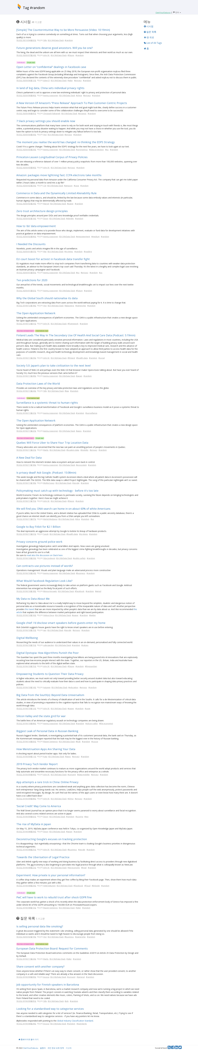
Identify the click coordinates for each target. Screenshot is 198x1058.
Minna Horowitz (50, 591)
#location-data (72, 450)
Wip (45, 251)
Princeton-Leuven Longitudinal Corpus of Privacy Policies (52, 157)
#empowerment (83, 236)
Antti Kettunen (49, 885)
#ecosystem (81, 465)
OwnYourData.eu (30, 1048)
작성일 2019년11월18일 (26, 465)
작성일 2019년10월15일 (26, 630)
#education (73, 687)
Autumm (46, 687)
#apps (79, 431)
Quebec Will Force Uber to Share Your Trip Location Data (52, 442)
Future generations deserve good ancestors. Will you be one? (54, 48)
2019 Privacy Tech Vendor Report (37, 764)
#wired (98, 591)
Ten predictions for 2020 (31, 280)
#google (75, 483)
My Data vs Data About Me (33, 598)
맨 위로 (150, 37)
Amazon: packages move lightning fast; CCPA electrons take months (58, 175)
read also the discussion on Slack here (45, 555)
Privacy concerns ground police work (39, 541)
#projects (82, 113)
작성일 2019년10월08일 (26, 723)
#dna (77, 519)
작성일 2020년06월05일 (26, 113)
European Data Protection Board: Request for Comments (52, 948)
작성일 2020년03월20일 (26, 149)
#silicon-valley (91, 723)
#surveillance (91, 413)
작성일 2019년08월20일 (26, 885)
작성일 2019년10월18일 (26, 591)
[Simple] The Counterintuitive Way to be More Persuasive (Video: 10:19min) (63, 30)
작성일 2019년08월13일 (26, 907)
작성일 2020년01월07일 (26, 251)
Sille (45, 40)
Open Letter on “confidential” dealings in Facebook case (51, 67)
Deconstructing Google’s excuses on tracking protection (51, 839)
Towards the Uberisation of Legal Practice (42, 857)
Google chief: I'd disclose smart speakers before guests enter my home (60, 623)
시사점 (149, 26)
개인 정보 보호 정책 (56, 1048)
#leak (78, 741)
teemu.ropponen (50, 95)
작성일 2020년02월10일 (26, 218)
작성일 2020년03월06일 (26, 167)
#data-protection (96, 149)
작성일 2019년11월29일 (26, 358)
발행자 (43, 1048)
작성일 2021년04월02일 (26, 40)
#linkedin (96, 885)
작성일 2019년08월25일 (26, 849)
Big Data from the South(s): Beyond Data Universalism (50, 695)
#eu (107, 149)
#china (79, 95)
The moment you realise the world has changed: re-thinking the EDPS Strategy (65, 142)
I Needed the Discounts (31, 244)
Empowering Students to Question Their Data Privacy (49, 674)
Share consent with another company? (40, 966)
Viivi (45, 134)
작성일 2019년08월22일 (26, 867)
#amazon (68, 185)
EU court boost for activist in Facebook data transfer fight (53, 259)
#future (71, 55)
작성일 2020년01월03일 (26, 272)
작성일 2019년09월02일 (26, 816)
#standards (82, 1023)
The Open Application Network (35, 313)
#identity (70, 218)
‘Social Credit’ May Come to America (38, 806)
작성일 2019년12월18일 (26, 305)
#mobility (84, 450)
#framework (73, 323)
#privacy (78, 80)
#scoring (79, 816)
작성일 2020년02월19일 (26, 937)
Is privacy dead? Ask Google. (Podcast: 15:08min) (46, 472)
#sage (87, 708)
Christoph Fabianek (51, 113)
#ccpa (76, 185)
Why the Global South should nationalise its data (47, 298)
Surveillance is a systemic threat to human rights (47, 402)
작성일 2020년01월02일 (26, 290)
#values (84, 645)
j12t (44, 185)
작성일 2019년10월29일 (26, 558)
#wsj (86, 816)
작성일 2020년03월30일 (26, 134)
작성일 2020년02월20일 (26, 185)
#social (101, 358)
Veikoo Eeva (48, 615)
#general (81, 977)
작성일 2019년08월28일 (26, 1023)
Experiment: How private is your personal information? (50, 875)
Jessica (46, 977)
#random (69, 40)
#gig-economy (74, 867)
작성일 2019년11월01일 (26, 534)
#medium (95, 236)
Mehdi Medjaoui (50, 519)
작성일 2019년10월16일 (26, 615)
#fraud (87, 885)
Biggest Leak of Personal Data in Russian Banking (47, 731)
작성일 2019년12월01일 (26, 323)
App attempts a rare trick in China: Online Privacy (47, 782)
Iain (44, 630)
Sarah (46, 534)
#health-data (82, 358)
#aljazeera (69, 305)
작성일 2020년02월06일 (26, 236)
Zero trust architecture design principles (42, 211)
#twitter (92, 615)
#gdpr (70, 80)
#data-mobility (83, 774)
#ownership (80, 305)
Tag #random (34, 7)
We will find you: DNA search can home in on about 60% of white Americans (63, 508)
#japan (79, 376)
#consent (72, 774)
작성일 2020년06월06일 (26, 95)
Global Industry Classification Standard (75, 1020)
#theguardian (91, 666)
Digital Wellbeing (27, 638)
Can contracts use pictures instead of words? (44, 566)
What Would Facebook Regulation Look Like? (44, 581)
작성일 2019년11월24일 (26, 391)
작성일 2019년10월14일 (26, 687)
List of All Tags (154, 43)
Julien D (46, 80)
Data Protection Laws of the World (38, 383)
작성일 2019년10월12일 (26, 708)
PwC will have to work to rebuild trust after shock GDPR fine (54, 897)
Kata (45, 756)
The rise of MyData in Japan (33, 824)
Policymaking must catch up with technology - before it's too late (57, 490)
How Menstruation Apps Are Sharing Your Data (45, 749)
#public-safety (79, 558)
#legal (84, 867)
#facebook (79, 591)
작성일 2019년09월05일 (26, 1001)
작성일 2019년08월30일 (26, 831)
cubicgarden (48, 645)
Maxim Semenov (50, 741)
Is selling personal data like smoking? (39, 926)
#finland (71, 358)
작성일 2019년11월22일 (26, 413)
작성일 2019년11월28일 (26, 376)
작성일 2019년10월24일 (26, 573)
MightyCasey (49, 483)
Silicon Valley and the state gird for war (41, 716)
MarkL (46, 450)
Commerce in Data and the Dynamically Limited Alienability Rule (56, 193)
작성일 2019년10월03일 (26, 741)
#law (67, 391)
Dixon (45, 218)
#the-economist (106, 723)
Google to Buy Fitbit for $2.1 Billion (38, 526)
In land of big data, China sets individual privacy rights (50, 88)
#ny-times (68, 251)
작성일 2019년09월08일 (26, 798)
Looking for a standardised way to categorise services (50, 1008)
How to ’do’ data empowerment (36, 226)
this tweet (29, 609)
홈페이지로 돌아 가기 (29, 1039)
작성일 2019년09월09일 (26, 774)
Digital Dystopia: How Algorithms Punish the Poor (47, 653)
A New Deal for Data (29, 457)
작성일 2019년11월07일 (26, 519)
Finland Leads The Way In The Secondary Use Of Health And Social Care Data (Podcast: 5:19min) (75, 335)
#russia (94, 741)
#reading (88, 251)
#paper (70, 203)
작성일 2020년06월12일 (26, 80)
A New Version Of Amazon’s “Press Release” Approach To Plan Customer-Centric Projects (71, 103)
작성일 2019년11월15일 (26, 501)
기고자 (68, 1048)
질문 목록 (151, 31)
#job (67, 1001)
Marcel (46, 203)
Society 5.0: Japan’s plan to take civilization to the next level (53, 365)
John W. (46, 55)
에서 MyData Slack (56, 40)
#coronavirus (82, 149)
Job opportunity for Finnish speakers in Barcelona (47, 984)
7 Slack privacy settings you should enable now (45, 121)
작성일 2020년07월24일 (26, 55)
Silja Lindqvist (49, 558)
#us (100, 272)
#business (80, 573)
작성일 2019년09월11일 (26, 756)
